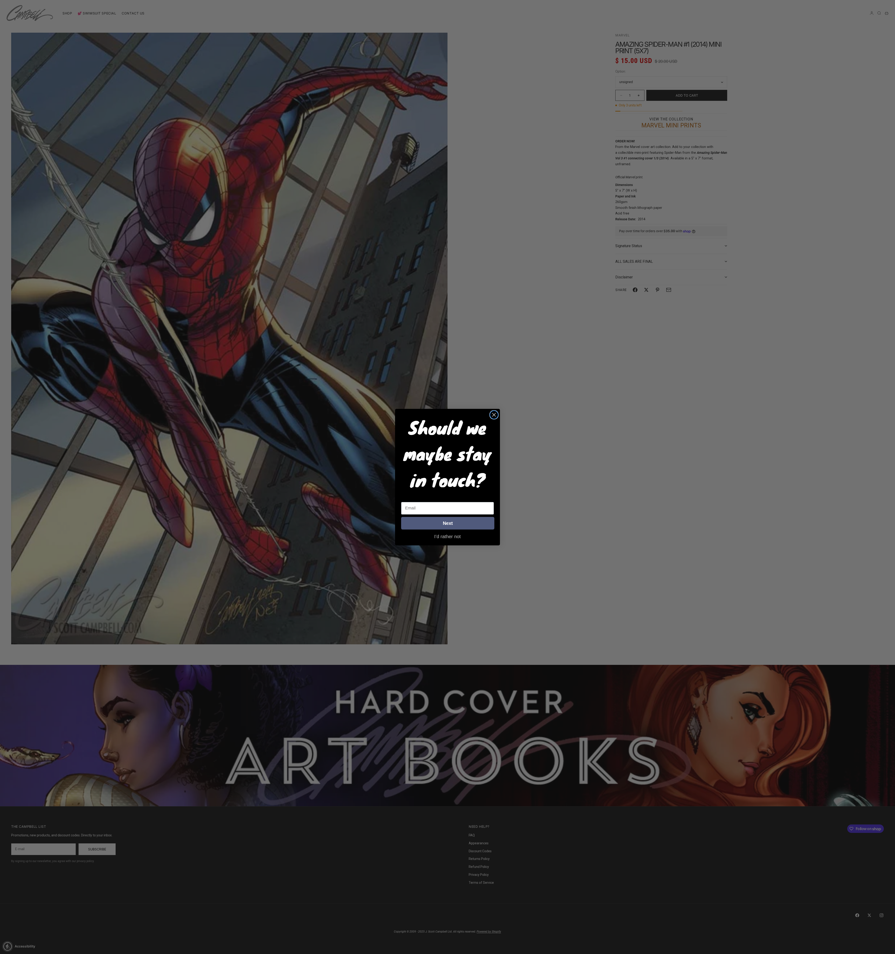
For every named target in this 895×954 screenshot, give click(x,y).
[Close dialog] (494, 415)
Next (448, 523)
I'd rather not (447, 536)
